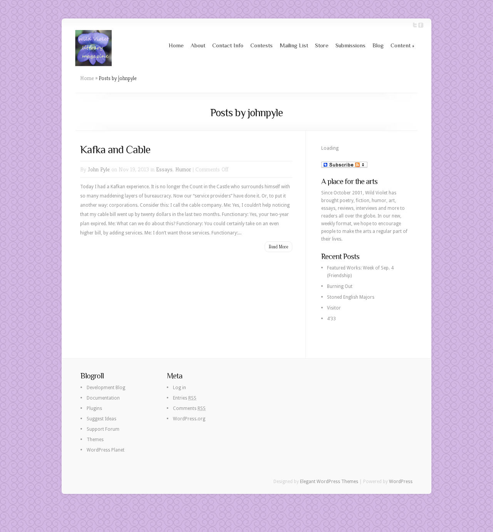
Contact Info (227, 45)
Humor (183, 169)
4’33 (331, 318)
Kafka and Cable (115, 150)
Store (322, 45)
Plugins (94, 408)
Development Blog (106, 387)
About (198, 45)
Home (176, 45)
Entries (184, 398)
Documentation (103, 398)
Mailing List (294, 45)
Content (402, 45)
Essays (164, 169)
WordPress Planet (105, 450)
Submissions (350, 45)
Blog (378, 45)
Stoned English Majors (350, 297)
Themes (95, 439)
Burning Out (339, 286)
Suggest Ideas (101, 419)
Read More (278, 246)
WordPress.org (189, 419)
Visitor (334, 308)
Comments (189, 408)
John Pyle (99, 169)
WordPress (401, 481)
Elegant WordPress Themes (329, 481)
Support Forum (103, 429)
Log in (179, 387)
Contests (261, 45)
